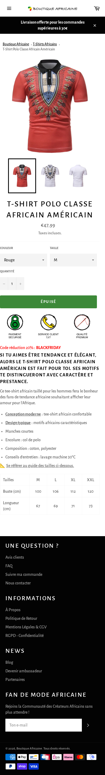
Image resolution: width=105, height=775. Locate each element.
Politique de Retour (21, 618)
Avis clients (14, 557)
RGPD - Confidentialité (24, 635)
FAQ (8, 566)
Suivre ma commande (23, 574)
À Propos (12, 610)
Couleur (6, 248)
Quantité (7, 271)
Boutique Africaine (16, 44)
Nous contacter (18, 583)
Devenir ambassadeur (23, 671)
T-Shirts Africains (45, 44)
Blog (9, 662)
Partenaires (15, 679)
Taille (54, 248)
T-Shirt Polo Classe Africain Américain (29, 49)
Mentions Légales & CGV (26, 627)
